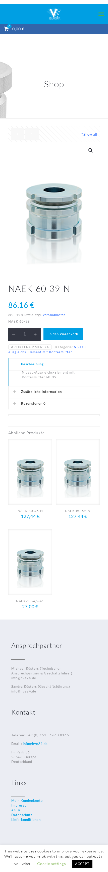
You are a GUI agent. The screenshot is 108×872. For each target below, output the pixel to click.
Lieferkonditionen (26, 820)
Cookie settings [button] (51, 863)
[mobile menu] (101, 14)
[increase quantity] (35, 334)
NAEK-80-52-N (77, 511)
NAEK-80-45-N (30, 511)
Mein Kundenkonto (27, 801)
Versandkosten (54, 314)
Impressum (20, 805)
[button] (91, 150)
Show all (90, 134)
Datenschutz (21, 815)
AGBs (16, 810)
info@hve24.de (35, 744)
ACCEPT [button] (82, 864)
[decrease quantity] (14, 334)
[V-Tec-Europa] (54, 13)
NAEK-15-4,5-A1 (30, 601)
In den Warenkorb (63, 334)
